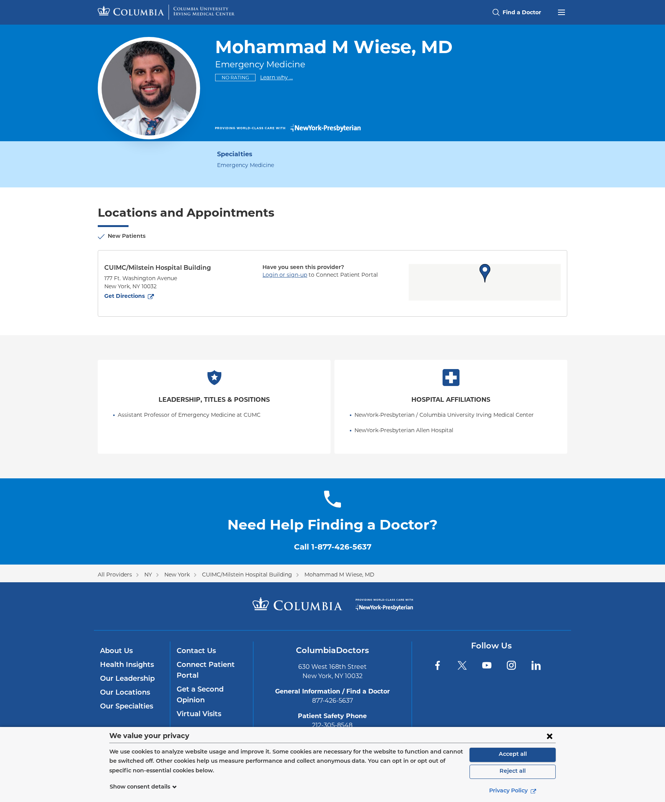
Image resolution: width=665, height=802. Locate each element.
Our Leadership (127, 679)
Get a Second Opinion (200, 695)
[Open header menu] (561, 12)
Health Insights (127, 665)
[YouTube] (487, 665)
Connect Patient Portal (206, 671)
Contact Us (196, 651)
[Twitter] (462, 665)
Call (332, 546)
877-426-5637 (332, 700)
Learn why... (276, 77)
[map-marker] (485, 273)
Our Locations (125, 693)
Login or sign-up (284, 274)
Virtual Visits (199, 714)
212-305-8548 (332, 725)
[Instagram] (511, 665)
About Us (116, 651)
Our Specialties (126, 706)
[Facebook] (437, 665)
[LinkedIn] (536, 665)
